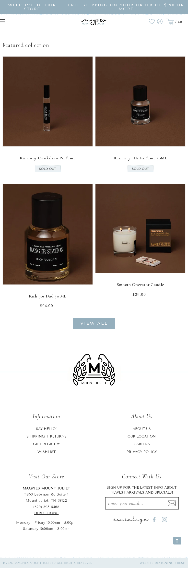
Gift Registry (46, 444)
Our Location (142, 436)
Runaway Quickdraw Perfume (47, 158)
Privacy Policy (142, 452)
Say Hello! (46, 429)
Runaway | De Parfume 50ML (140, 158)
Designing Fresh (170, 563)
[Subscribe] (172, 503)
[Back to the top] (177, 540)
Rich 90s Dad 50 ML (47, 296)
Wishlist (46, 452)
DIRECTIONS (46, 513)
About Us (142, 429)
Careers (142, 444)
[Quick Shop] (85, 139)
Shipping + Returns (46, 436)
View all (94, 323)
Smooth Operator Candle (140, 284)
